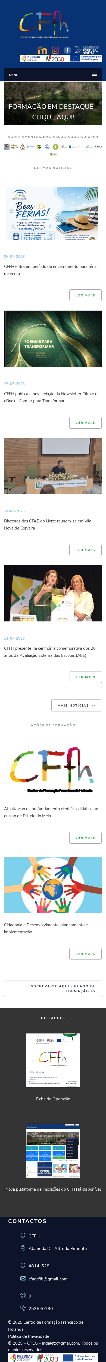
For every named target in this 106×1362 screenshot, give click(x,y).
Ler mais (85, 295)
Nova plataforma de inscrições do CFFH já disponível (53, 1189)
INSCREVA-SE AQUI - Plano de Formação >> (62, 988)
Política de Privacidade (28, 1336)
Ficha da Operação (53, 1099)
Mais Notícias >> (77, 705)
